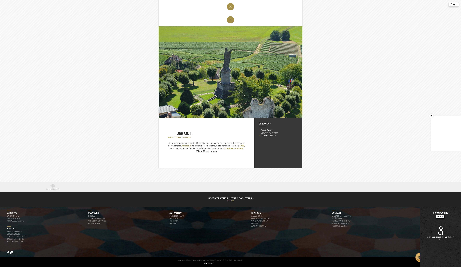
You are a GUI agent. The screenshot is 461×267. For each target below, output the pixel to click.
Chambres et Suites (97, 221)
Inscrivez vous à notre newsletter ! (230, 199)
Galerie (173, 223)
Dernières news (177, 216)
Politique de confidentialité (218, 260)
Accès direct (337, 219)
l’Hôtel (91, 216)
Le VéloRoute (256, 216)
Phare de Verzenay (259, 221)
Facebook (174, 219)
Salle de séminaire (96, 219)
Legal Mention (199, 260)
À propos (12, 213)
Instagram (174, 221)
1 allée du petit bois (341, 221)
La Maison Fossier (259, 226)
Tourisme (256, 213)
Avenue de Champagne (260, 219)
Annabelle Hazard (15, 221)
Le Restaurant (95, 223)
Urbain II (254, 223)
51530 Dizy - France (340, 223)
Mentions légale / (185, 260)
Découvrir (93, 213)
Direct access (13, 234)
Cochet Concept (210, 263)
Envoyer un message (341, 216)
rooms (440, 217)
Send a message (14, 232)
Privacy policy (236, 260)
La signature (13, 216)
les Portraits (13, 219)
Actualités (176, 213)
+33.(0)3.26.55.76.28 (339, 226)
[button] (453, 4)
